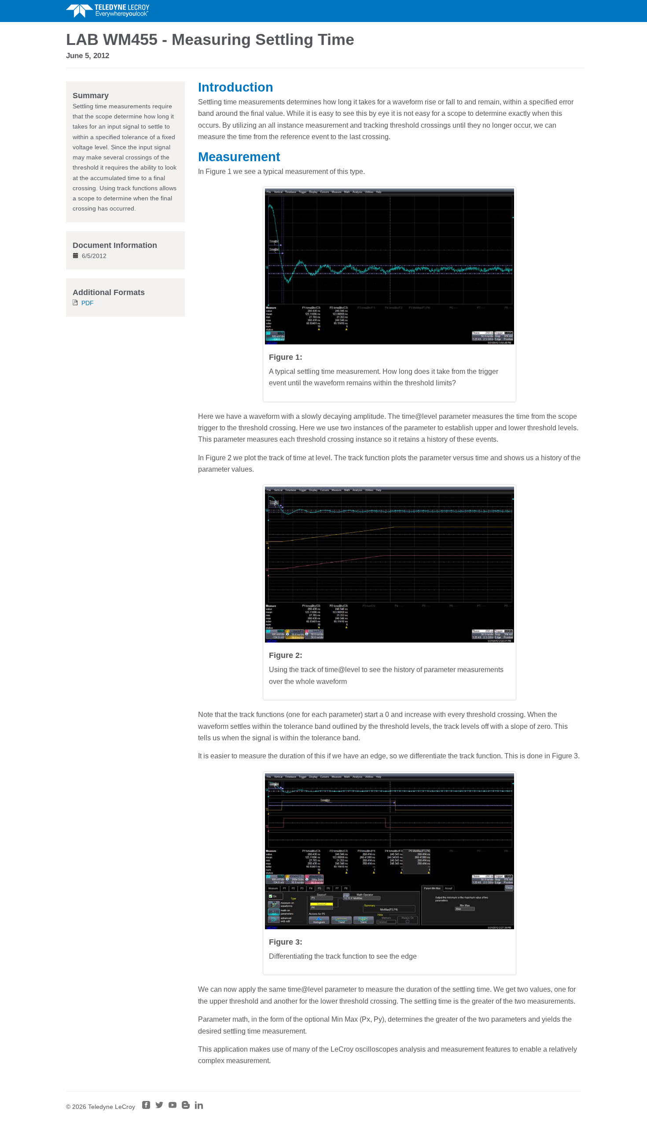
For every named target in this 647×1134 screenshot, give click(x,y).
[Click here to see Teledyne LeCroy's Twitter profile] (159, 1106)
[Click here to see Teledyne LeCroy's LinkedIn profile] (199, 1106)
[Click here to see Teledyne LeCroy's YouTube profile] (172, 1106)
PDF (87, 303)
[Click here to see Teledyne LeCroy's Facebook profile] (146, 1106)
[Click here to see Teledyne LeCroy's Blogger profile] (186, 1106)
